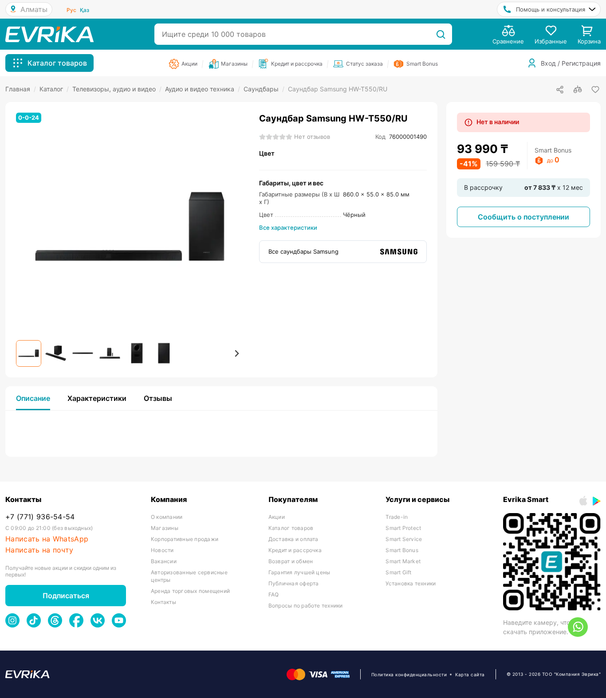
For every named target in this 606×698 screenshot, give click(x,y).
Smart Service (404, 539)
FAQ (273, 594)
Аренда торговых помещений (190, 591)
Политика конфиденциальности (409, 674)
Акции (276, 517)
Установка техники (411, 583)
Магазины (164, 528)
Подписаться (66, 595)
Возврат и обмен (290, 561)
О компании (166, 517)
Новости (162, 550)
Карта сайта (470, 674)
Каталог (54, 89)
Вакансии (164, 561)
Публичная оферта (293, 583)
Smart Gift (398, 572)
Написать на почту (39, 550)
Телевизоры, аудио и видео (116, 89)
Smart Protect (403, 528)
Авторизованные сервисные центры (189, 576)
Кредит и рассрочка (295, 550)
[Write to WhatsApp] (578, 627)
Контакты (163, 602)
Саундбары (264, 89)
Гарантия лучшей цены (299, 572)
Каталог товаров (291, 528)
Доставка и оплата (293, 539)
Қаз (84, 10)
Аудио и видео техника (202, 89)
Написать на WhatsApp (46, 539)
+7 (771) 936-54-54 (40, 517)
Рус (71, 10)
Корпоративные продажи (184, 539)
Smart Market (403, 561)
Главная (20, 89)
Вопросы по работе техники (305, 605)
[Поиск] (440, 34)
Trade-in (397, 517)
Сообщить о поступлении (523, 216)
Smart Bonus (402, 550)
